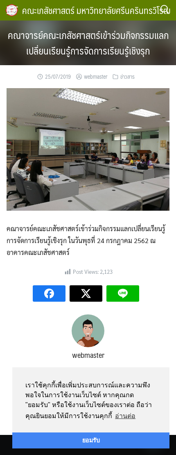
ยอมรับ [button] (91, 440)
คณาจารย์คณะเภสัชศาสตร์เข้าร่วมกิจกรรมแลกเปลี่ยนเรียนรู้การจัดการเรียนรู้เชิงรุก (88, 43)
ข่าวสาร (127, 76)
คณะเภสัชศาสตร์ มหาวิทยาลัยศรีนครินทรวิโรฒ (96, 10)
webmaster (95, 76)
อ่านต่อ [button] (125, 415)
